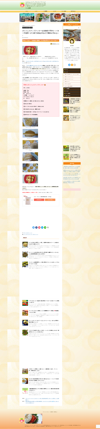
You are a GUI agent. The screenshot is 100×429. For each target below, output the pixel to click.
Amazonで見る (50, 199)
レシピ (36, 11)
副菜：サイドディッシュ (69, 79)
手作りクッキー (35, 234)
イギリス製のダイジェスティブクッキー (34, 65)
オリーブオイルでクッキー (27, 234)
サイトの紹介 (64, 11)
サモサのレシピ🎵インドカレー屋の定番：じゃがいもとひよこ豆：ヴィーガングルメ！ (71, 174)
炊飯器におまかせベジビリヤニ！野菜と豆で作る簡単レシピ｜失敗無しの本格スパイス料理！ (71, 171)
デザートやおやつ (26, 232)
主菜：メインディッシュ (69, 76)
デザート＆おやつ (68, 83)
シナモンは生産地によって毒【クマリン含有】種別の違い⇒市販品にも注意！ (71, 182)
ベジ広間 (28, 8)
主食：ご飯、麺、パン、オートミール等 (71, 74)
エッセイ (54, 11)
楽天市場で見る (39, 199)
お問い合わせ (73, 11)
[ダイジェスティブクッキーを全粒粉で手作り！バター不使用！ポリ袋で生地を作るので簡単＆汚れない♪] (42, 227)
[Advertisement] (32, 215)
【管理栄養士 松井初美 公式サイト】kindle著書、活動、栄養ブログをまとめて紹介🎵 (71, 167)
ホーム (27, 11)
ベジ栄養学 (45, 11)
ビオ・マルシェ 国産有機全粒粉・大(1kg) (42, 196)
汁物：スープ (67, 81)
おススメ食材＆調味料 (68, 86)
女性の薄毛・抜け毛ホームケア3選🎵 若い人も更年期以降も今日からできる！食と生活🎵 (71, 178)
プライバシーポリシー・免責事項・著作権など (50, 411)
